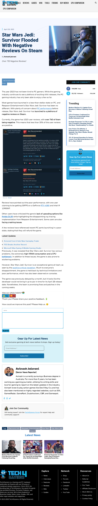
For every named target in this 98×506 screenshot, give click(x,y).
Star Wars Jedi (56, 428)
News (5, 2)
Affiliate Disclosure (89, 488)
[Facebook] (37, 82)
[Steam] (10, 398)
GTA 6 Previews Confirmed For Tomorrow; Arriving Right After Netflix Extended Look (79, 116)
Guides (34, 2)
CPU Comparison (9, 8)
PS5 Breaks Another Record (15, 244)
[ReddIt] (50, 82)
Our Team (86, 485)
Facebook (66, 482)
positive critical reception (24, 267)
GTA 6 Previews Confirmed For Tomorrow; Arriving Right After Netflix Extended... (32, 456)
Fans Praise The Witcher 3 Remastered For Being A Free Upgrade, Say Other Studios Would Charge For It (80, 131)
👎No (12, 296)
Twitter (65, 489)
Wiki (40, 2)
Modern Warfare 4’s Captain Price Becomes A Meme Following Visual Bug (11, 456)
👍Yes (5, 296)
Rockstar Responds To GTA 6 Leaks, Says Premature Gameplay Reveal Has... (53, 456)
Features (47, 482)
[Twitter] (41, 82)
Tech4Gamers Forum (32, 412)
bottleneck (7, 256)
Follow (92, 93)
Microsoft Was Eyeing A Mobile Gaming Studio (22, 248)
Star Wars (46, 428)
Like (94, 89)
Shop (65, 476)
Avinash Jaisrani (10, 57)
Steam (10, 198)
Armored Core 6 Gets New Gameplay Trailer (21, 241)
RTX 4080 (45, 205)
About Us (85, 476)
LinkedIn (66, 486)
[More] (55, 82)
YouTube (66, 492)
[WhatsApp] (46, 82)
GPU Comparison (77, 2)
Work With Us (87, 492)
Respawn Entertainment (31, 428)
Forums (55, 2)
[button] (95, 3)
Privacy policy (87, 495)
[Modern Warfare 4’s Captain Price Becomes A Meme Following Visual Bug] (11, 446)
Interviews (47, 479)
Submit (6, 331)
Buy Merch (64, 2)
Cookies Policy (87, 498)
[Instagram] (7, 398)
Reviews (26, 2)
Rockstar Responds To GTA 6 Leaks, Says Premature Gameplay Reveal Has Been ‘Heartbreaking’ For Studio (81, 123)
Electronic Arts (14, 428)
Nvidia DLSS (7, 216)
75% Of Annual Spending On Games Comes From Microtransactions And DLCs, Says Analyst (81, 139)
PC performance (44, 108)
